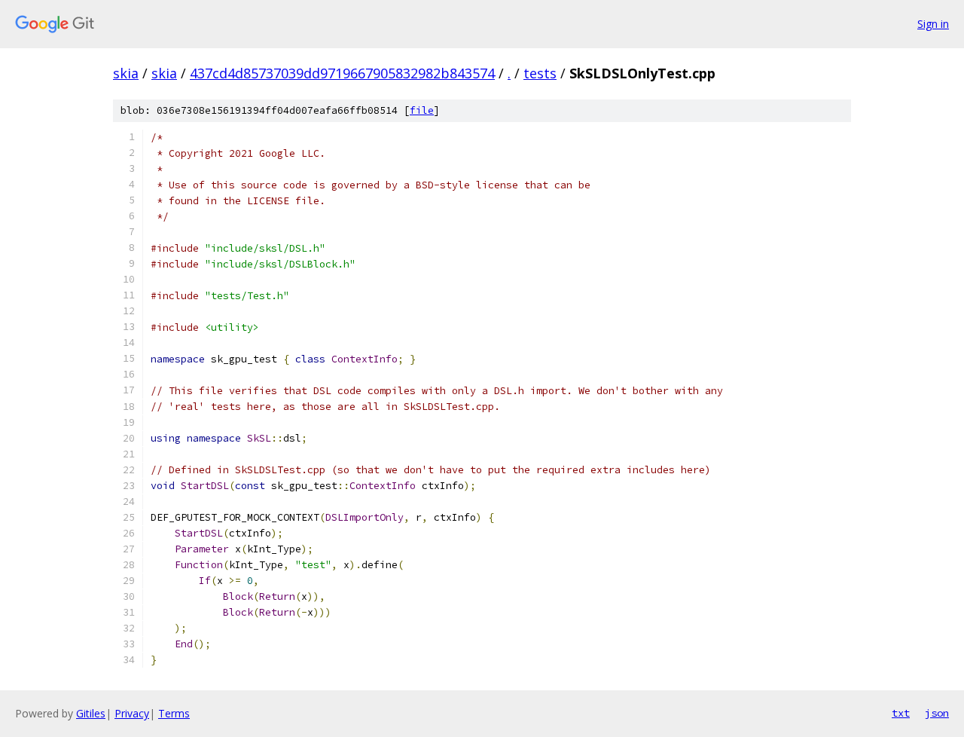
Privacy (131, 713)
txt (901, 713)
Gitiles (90, 713)
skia (126, 73)
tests (540, 73)
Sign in (933, 24)
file (422, 110)
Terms (174, 713)
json (937, 713)
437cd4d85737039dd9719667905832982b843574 (342, 73)
